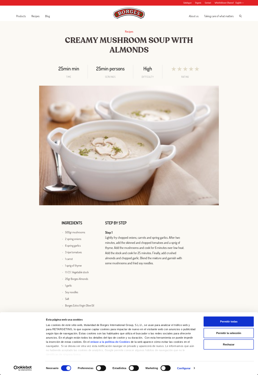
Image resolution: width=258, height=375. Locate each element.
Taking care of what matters (219, 16)
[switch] (101, 368)
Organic (198, 2)
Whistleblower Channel (224, 2)
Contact (208, 2)
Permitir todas (228, 321)
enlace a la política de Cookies (110, 341)
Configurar (184, 368)
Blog (47, 16)
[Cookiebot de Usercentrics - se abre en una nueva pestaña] (22, 368)
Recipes (35, 16)
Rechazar (228, 344)
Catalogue (187, 2)
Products (21, 16)
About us (194, 16)
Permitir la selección (228, 332)
